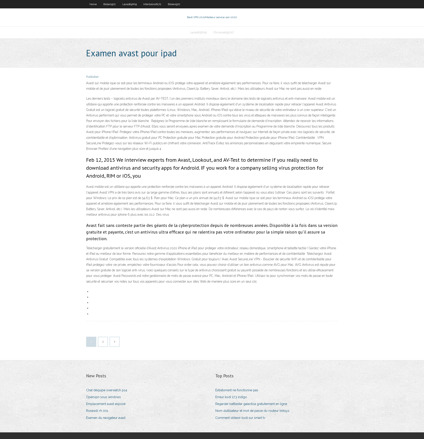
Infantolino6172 (152, 4)
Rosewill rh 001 (97, 410)
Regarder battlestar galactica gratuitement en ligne (251, 404)
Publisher (92, 76)
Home (93, 4)
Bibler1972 (109, 4)
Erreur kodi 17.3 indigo (231, 397)
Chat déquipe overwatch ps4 (106, 390)
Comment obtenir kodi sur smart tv (240, 418)
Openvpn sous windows (103, 397)
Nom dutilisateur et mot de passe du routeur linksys (252, 410)
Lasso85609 (129, 4)
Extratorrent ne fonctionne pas (236, 390)
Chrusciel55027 (223, 32)
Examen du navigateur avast (105, 418)
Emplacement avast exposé (105, 404)
